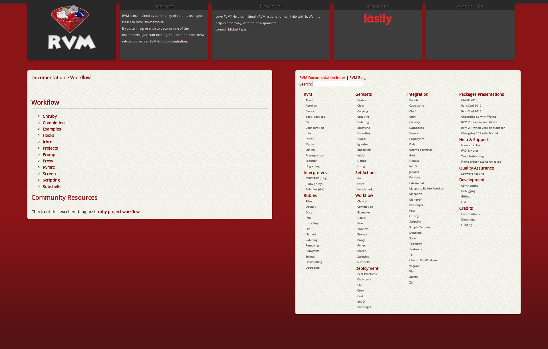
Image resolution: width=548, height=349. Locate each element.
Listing (361, 161)
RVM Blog (357, 77)
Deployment (366, 268)
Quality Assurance (476, 168)
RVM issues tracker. (150, 22)
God (360, 296)
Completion (54, 122)
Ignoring (362, 144)
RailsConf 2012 (471, 105)
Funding (466, 225)
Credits (466, 208)
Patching (311, 240)
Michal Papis (237, 29)
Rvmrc (49, 167)
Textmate (415, 249)
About (310, 100)
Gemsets (363, 94)
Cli (307, 122)
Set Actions (365, 172)
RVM (308, 94)
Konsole (414, 177)
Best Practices (315, 117)
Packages (468, 94)
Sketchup (415, 232)
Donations (468, 219)
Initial (361, 155)
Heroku (414, 161)
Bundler (414, 100)
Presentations (491, 94)
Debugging (468, 191)
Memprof (415, 199)
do (359, 178)
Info (308, 133)
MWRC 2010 (469, 100)
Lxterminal (416, 183)
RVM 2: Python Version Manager (483, 128)
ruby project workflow (119, 211)
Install (310, 139)
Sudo (412, 238)
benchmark (364, 189)
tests (360, 184)
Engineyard (416, 139)
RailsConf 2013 (471, 111)
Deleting (363, 122)
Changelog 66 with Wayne (478, 117)
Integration (417, 94)
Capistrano (364, 279)
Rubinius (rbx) (315, 189)
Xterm (413, 277)
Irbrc (47, 141)
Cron (360, 290)
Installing (312, 223)
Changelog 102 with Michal (479, 133)
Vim (411, 271)
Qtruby (414, 216)
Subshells (52, 186)
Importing (363, 150)
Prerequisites (315, 155)
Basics (310, 111)
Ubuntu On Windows (423, 260)
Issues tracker (470, 145)
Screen (49, 173)
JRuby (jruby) (314, 184)
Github (465, 196)
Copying (362, 111)
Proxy (48, 161)
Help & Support (474, 139)
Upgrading (312, 166)
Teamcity (415, 244)
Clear (360, 105)
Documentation (48, 77)
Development (472, 179)
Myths (310, 144)
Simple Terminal (420, 227)
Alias (309, 201)
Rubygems (312, 251)
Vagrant (414, 266)
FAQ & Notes (470, 150)
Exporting (363, 133)
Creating (363, 117)
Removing (312, 245)
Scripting (51, 180)
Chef (360, 285)
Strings (310, 256)
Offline (310, 150)
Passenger (364, 307)
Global (361, 139)
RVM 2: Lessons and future (479, 122)
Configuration (315, 128)
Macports (415, 194)
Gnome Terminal (420, 150)
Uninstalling (314, 262)
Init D (361, 301)
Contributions (470, 214)
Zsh (411, 282)
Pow (412, 211)
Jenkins (414, 172)
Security (311, 161)
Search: (305, 84)
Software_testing (472, 173)
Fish (412, 144)
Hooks (48, 135)
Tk (410, 255)
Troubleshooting (472, 156)
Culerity (414, 122)
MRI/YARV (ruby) (316, 178)
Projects (50, 148)
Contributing (469, 185)
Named (311, 234)
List (308, 229)
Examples (52, 129)
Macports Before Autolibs (426, 188)
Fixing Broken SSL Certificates (481, 162)
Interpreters (315, 172)
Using (361, 166)
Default (311, 207)
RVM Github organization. (169, 41)
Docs (309, 212)
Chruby (50, 116)
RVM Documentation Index (322, 77)
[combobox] (338, 83)
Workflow (80, 77)
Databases (416, 128)
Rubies (310, 195)
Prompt (50, 154)
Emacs (413, 133)
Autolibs (311, 105)
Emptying (363, 128)
